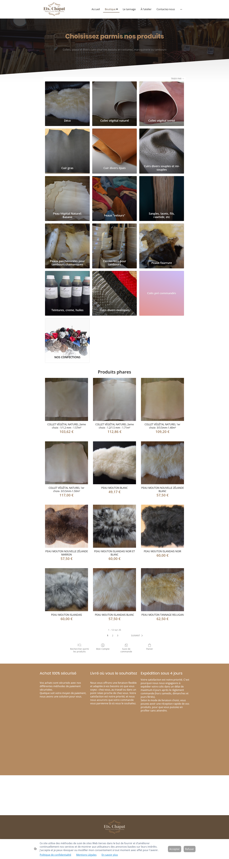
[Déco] (67, 98)
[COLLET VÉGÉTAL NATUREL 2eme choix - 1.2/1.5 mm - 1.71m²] (114, 399)
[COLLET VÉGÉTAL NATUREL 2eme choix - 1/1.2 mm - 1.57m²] (66, 399)
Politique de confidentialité (55, 855)
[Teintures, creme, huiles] (67, 288)
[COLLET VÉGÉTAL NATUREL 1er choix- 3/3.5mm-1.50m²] (66, 462)
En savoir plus (110, 855)
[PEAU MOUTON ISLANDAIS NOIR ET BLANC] (114, 526)
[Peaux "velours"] (114, 193)
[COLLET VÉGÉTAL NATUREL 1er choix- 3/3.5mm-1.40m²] (162, 399)
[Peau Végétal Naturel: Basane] (67, 193)
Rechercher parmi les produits (79, 650)
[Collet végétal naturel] (114, 98)
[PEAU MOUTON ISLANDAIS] (66, 589)
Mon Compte (103, 648)
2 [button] (112, 635)
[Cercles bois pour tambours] (114, 240)
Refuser (189, 849)
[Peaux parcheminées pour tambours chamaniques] (67, 240)
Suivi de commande (126, 650)
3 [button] (117, 635)
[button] (137, 635)
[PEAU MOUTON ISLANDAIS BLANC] (114, 589)
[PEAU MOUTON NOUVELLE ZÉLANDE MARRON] (66, 526)
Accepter (174, 849)
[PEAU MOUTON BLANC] (114, 462)
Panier (149, 648)
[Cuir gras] (67, 146)
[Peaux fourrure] (161, 240)
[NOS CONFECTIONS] (67, 335)
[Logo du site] (54, 9)
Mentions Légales (86, 855)
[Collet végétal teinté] (161, 98)
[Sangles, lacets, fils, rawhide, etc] (161, 193)
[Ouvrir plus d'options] (181, 9)
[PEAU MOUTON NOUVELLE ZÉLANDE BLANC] (162, 462)
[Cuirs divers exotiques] (114, 288)
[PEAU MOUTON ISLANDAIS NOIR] (162, 526)
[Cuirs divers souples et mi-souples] (161, 146)
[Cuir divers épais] (114, 146)
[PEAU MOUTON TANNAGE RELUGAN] (162, 589)
